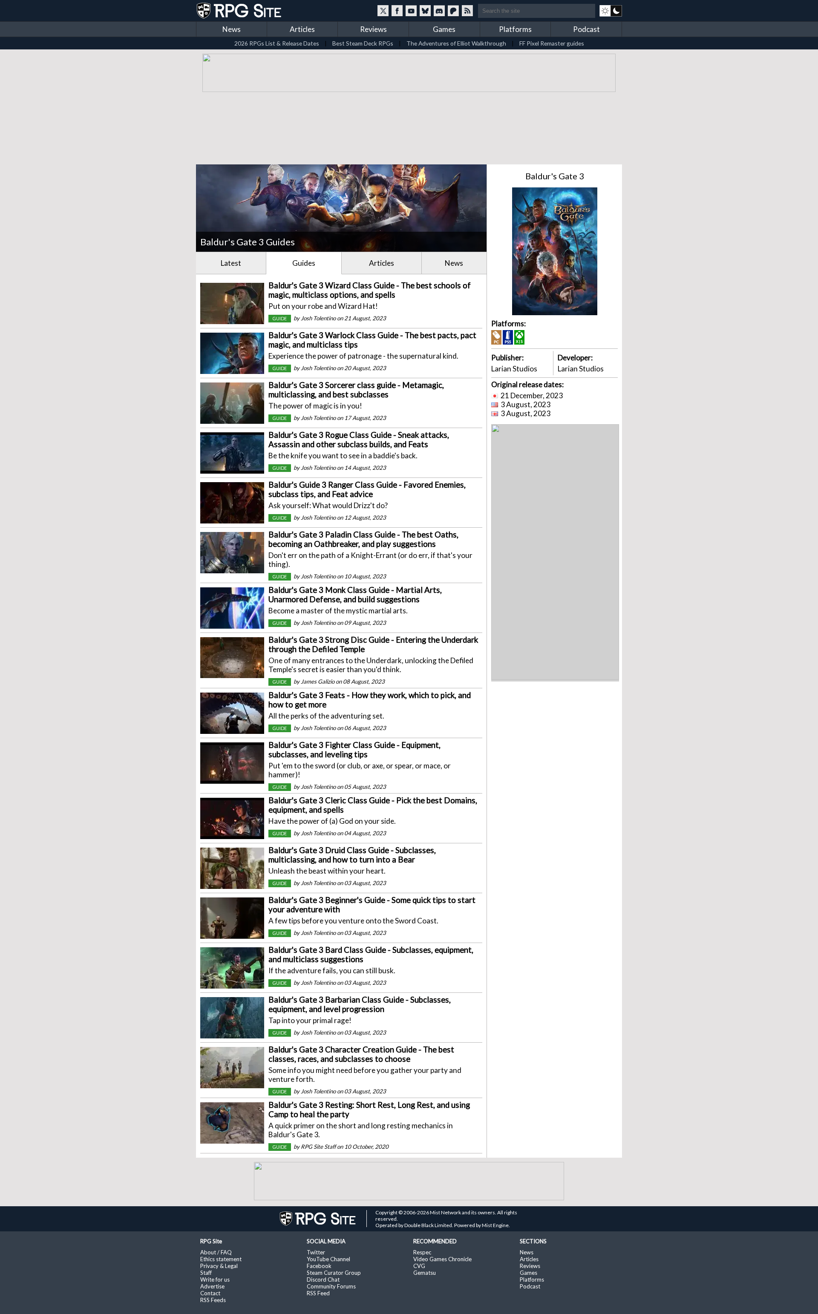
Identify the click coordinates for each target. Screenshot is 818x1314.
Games (444, 29)
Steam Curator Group (334, 1272)
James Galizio (317, 681)
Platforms (515, 29)
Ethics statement (221, 1259)
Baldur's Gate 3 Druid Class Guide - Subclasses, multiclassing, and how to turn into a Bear (352, 854)
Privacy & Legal (219, 1265)
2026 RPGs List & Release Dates (276, 43)
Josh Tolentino (318, 318)
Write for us (215, 1279)
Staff (206, 1272)
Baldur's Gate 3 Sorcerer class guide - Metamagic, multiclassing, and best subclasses (356, 389)
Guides (303, 263)
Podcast (586, 29)
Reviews (373, 29)
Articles (302, 29)
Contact (210, 1293)
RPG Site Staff (318, 1146)
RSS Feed (318, 1293)
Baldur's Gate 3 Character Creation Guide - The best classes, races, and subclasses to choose (361, 1054)
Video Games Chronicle (442, 1259)
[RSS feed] (467, 10)
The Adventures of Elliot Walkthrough (456, 43)
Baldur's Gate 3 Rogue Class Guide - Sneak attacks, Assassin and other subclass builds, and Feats (358, 439)
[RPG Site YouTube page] (411, 10)
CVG (419, 1265)
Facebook (319, 1265)
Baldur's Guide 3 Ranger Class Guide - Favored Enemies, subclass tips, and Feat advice (367, 489)
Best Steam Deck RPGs (362, 43)
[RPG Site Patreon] (453, 10)
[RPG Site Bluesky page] (425, 10)
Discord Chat (323, 1279)
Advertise (212, 1286)
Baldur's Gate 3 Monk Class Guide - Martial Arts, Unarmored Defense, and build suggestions (355, 594)
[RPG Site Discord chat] (439, 10)
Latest (231, 263)
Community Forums (331, 1286)
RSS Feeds (213, 1300)
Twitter (316, 1252)
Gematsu (424, 1272)
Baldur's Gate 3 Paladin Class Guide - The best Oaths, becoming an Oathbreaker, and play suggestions (363, 539)
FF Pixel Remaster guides (551, 43)
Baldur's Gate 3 (554, 176)
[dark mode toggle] (610, 11)
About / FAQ (216, 1252)
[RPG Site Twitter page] (383, 10)
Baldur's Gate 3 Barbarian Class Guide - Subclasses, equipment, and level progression (359, 1004)
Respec (422, 1252)
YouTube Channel (328, 1259)
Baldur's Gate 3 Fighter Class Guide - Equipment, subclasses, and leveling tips (354, 749)
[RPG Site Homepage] (240, 10)
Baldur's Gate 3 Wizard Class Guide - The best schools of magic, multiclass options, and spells (369, 290)
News (231, 29)
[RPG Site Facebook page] (397, 10)
